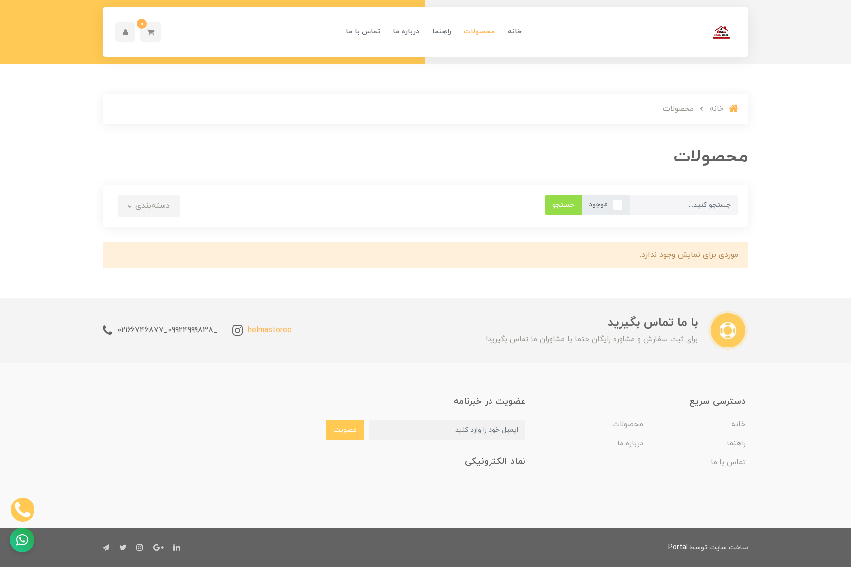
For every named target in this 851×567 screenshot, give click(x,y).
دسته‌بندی (151, 205)
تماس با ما (363, 32)
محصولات (479, 32)
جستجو (563, 205)
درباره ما (406, 32)
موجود (598, 204)
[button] (150, 32)
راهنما (441, 32)
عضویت (345, 430)
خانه (515, 32)
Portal (677, 547)
